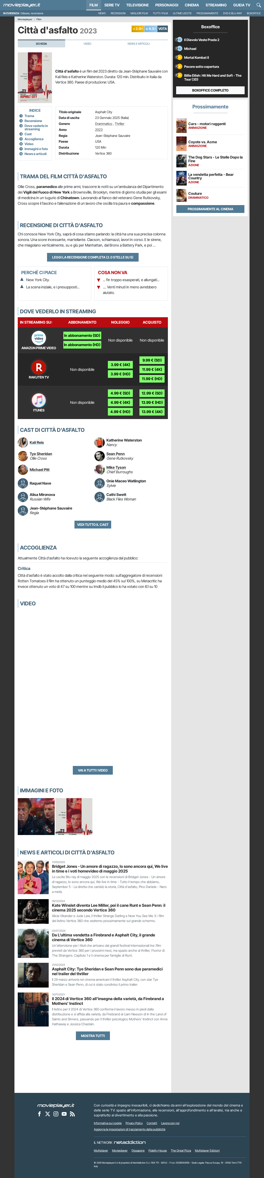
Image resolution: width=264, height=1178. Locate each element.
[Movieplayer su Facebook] (39, 1113)
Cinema (192, 5)
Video (87, 43)
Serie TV (112, 5)
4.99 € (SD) (120, 393)
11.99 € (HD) (152, 379)
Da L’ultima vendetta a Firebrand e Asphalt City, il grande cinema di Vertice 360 (103, 937)
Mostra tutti (93, 1036)
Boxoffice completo (210, 90)
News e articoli (36, 154)
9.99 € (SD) (152, 360)
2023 (99, 130)
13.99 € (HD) (152, 402)
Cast (28, 134)
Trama (29, 116)
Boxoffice (254, 13)
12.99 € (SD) (152, 393)
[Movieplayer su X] (48, 1113)
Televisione (137, 5)
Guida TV (241, 5)
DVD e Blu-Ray (232, 13)
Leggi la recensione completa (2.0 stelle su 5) (92, 257)
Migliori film (139, 13)
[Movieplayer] (55, 1105)
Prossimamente (207, 13)
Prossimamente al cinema (210, 209)
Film (94, 5)
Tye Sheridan (41, 454)
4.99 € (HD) (120, 412)
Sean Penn (115, 454)
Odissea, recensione (31, 13)
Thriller (119, 124)
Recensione (33, 121)
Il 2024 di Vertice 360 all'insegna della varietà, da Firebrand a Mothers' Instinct (108, 1001)
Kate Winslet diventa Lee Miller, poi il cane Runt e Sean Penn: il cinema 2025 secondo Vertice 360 (108, 908)
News (102, 13)
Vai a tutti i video (93, 770)
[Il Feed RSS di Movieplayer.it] (72, 1113)
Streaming (216, 5)
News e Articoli (139, 43)
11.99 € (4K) (152, 369)
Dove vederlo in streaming (36, 127)
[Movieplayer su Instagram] (56, 1113)
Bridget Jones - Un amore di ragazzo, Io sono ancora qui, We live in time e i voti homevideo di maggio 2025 (110, 869)
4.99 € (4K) (120, 402)
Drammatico (103, 124)
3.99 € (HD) (120, 374)
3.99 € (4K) (120, 365)
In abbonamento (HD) (82, 345)
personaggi (166, 5)
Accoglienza (34, 139)
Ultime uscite (182, 13)
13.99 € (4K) (152, 412)
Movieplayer (25, 19)
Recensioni (118, 13)
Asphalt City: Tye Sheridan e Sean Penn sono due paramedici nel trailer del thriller (107, 971)
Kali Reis (37, 442)
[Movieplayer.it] (22, 5)
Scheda (41, 43)
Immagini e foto (36, 149)
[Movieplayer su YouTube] (64, 1113)
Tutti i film (160, 13)
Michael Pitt (40, 469)
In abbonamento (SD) (82, 335)
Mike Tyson (116, 467)
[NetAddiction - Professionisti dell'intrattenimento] (129, 1142)
